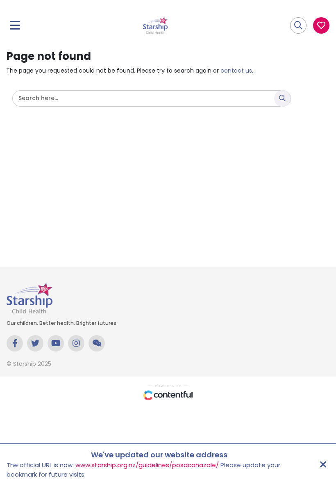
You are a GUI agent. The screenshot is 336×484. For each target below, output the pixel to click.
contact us (236, 70)
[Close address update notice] (322, 464)
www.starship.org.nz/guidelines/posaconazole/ (147, 465)
